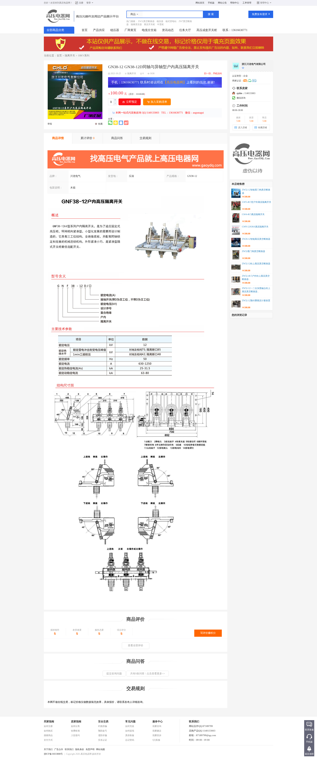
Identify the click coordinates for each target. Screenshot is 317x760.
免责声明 (90, 749)
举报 (50, 124)
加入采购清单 (159, 101)
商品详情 (58, 138)
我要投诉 (156, 735)
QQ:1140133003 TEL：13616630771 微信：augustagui (172, 112)
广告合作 (58, 749)
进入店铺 (242, 127)
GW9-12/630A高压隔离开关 (255, 226)
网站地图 (100, 749)
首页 (85, 30)
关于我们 (48, 749)
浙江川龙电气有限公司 (254, 64)
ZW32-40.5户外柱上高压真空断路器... (256, 278)
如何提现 (129, 731)
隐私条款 (79, 749)
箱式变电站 (170, 21)
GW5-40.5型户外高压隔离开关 (256, 202)
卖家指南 (76, 721)
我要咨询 (156, 726)
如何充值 (129, 726)
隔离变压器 (136, 24)
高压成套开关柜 (206, 30)
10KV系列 (83, 55)
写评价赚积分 (208, 633)
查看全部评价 (135, 645)
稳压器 (160, 21)
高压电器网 (64, 2)
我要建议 (156, 731)
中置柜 (160, 24)
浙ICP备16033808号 (53, 754)
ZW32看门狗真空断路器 (253, 251)
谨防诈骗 (102, 735)
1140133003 (246, 93)
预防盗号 (102, 731)
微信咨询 (241, 98)
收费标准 (75, 731)
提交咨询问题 (114, 673)
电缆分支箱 (149, 30)
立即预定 (131, 101)
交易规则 (145, 138)
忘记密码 (129, 740)
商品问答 (117, 138)
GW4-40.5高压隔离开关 (253, 214)
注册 (81, 2)
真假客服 (129, 735)
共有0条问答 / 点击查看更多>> (147, 673)
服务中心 (157, 721)
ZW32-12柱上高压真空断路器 (256, 263)
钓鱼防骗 (102, 726)
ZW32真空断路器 (146, 21)
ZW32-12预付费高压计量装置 (256, 300)
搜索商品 (48, 735)
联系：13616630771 (235, 30)
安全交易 (103, 721)
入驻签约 (75, 735)
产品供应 (99, 30)
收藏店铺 (262, 127)
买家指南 (49, 721)
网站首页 (200, 2)
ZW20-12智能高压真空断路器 (256, 239)
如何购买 (48, 731)
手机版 (211, 2)
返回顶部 (309, 754)
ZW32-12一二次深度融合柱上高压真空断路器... (256, 290)
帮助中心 (234, 2)
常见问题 (130, 721)
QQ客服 (156, 740)
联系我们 (69, 749)
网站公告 (222, 2)
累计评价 (87, 138)
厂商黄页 (130, 30)
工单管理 (247, 2)
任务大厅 (185, 30)
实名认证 (102, 740)
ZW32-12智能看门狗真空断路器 (256, 191)
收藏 (100, 124)
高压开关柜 (149, 24)
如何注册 (48, 726)
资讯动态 (168, 30)
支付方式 (48, 740)
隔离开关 (70, 55)
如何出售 (75, 726)
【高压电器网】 (174, 82)
